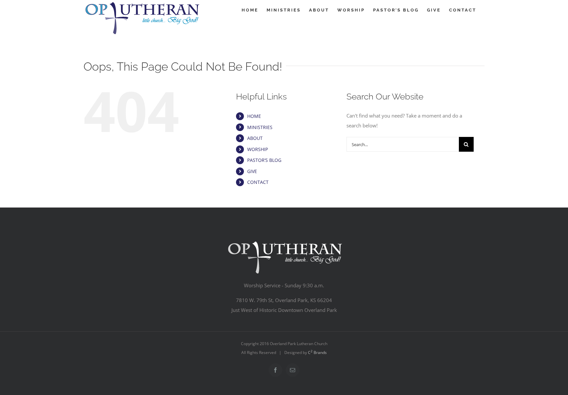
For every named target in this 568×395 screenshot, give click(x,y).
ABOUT (255, 138)
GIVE (252, 171)
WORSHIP (257, 149)
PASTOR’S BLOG (264, 160)
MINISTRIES (259, 127)
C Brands (317, 352)
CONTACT (258, 182)
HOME (254, 116)
